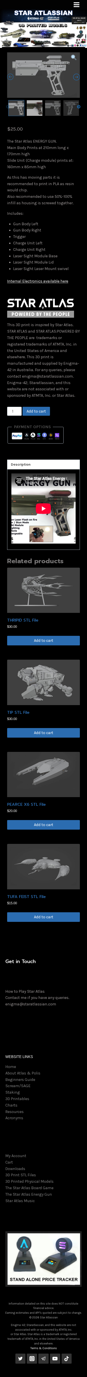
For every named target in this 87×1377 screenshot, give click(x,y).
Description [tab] (21, 464)
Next (79, 107)
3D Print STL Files (20, 1174)
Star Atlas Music (20, 1200)
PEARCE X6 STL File (26, 804)
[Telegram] (43, 1359)
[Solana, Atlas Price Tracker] (43, 1259)
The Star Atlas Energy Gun (28, 1194)
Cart (9, 1162)
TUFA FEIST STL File (26, 897)
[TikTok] (67, 1359)
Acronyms (14, 1117)
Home (10, 1066)
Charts (11, 1105)
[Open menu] (76, 4)
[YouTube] (55, 1359)
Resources (14, 1111)
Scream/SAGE (18, 1085)
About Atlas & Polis (22, 1073)
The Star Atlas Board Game (29, 1187)
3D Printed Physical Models (29, 1181)
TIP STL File (18, 712)
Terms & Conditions (43, 1348)
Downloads (15, 1168)
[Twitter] (20, 1359)
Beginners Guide (20, 1079)
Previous (8, 107)
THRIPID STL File (22, 620)
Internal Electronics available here (37, 281)
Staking (12, 1092)
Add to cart (36, 411)
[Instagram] (32, 1359)
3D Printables (17, 1098)
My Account (15, 1155)
